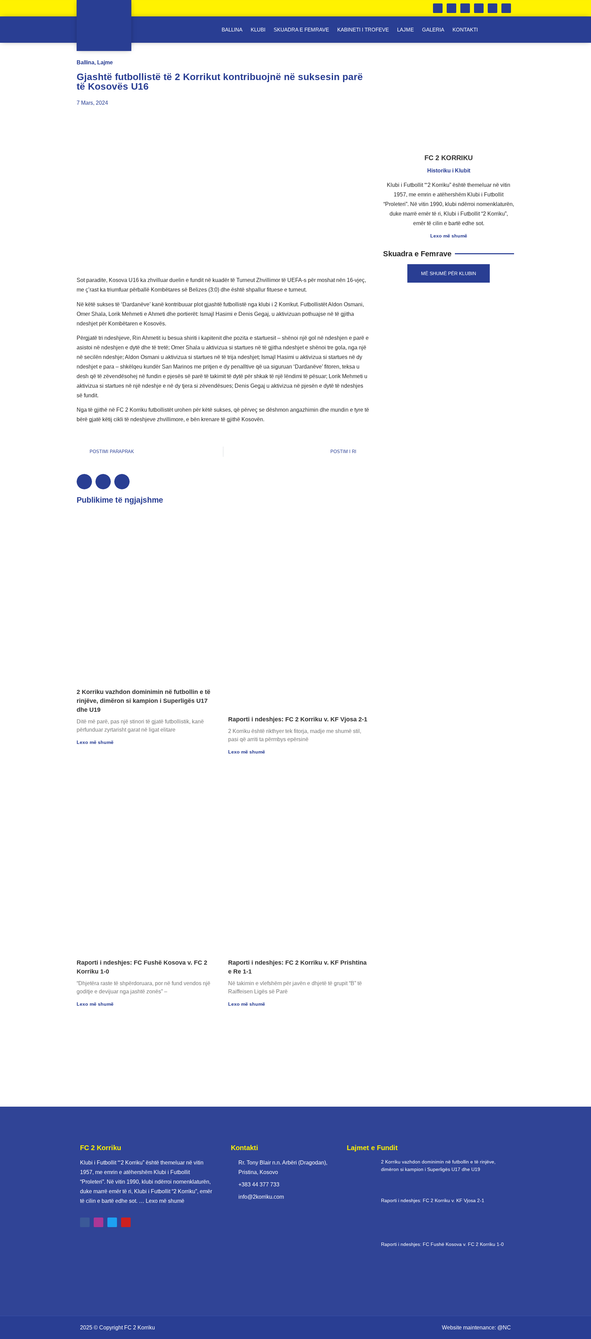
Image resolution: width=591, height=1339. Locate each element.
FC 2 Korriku (139, 1327)
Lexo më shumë (95, 742)
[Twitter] (492, 8)
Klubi (258, 30)
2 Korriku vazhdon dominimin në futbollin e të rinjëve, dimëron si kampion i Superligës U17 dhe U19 (143, 700)
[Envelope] (451, 8)
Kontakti (465, 30)
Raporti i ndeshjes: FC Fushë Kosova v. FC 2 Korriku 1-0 (442, 1244)
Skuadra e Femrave (301, 30)
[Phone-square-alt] (438, 8)
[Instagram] (479, 8)
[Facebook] (465, 8)
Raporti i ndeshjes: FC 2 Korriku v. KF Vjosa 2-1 (297, 719)
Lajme (405, 30)
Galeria (433, 30)
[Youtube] (506, 8)
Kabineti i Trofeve (363, 30)
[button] (84, 481)
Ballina (232, 30)
